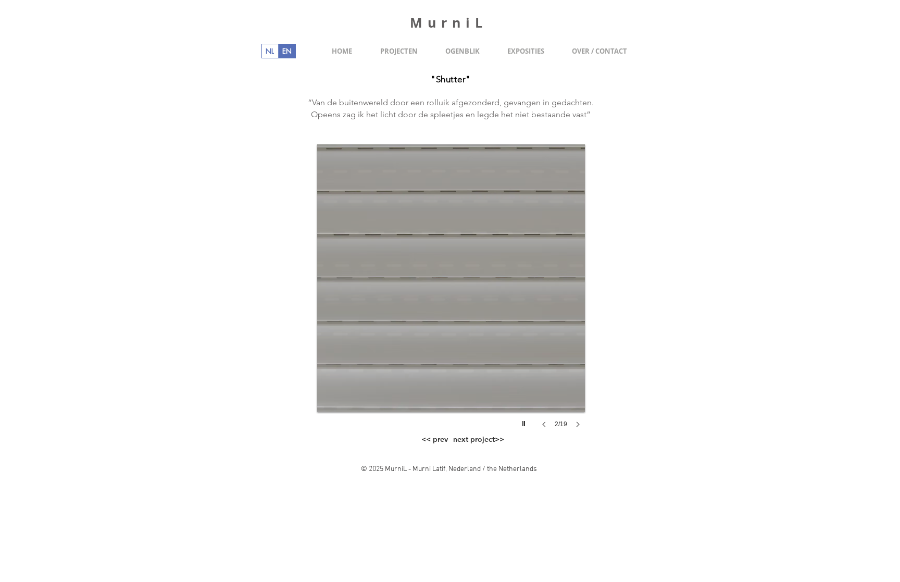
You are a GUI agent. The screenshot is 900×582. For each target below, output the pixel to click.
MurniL (449, 23)
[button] (451, 296)
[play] (525, 421)
